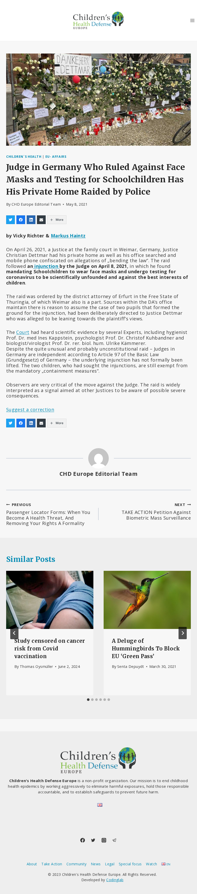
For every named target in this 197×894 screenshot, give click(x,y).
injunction (46, 266)
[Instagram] (104, 840)
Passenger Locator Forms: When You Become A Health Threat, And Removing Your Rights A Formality (48, 514)
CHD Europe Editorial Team (36, 204)
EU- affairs (55, 156)
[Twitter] (93, 840)
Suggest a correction (30, 409)
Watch (151, 863)
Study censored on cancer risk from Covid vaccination (49, 648)
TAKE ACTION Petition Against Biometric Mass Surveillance (156, 511)
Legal (109, 863)
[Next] (183, 633)
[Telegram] (114, 840)
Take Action (51, 863)
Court (22, 332)
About (32, 863)
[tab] (88, 699)
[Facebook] (82, 840)
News (96, 863)
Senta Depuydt (130, 666)
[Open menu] (192, 20)
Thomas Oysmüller (36, 666)
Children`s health (24, 156)
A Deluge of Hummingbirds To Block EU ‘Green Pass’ (146, 648)
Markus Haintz (68, 236)
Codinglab (114, 879)
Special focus (130, 863)
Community (76, 863)
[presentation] (49, 600)
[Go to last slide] (14, 633)
